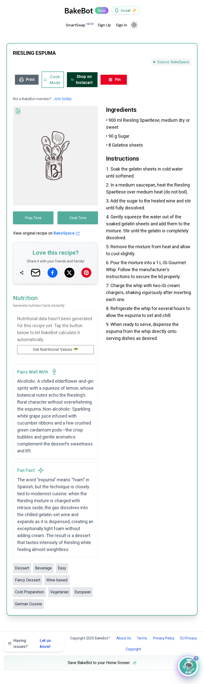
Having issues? (32, 643)
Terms (142, 638)
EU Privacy (188, 638)
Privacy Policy (163, 638)
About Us (123, 638)
